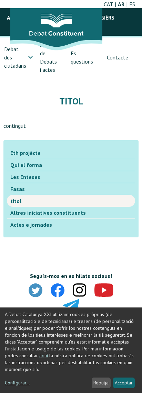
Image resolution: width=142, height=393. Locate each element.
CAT (108, 4)
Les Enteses (25, 176)
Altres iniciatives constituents (48, 212)
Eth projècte (25, 152)
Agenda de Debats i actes (48, 57)
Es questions (82, 57)
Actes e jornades (31, 224)
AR (121, 4)
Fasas (17, 189)
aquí (43, 355)
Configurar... (17, 383)
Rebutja (101, 383)
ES (132, 4)
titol (15, 201)
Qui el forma (26, 164)
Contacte (117, 57)
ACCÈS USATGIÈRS (92, 17)
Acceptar (124, 383)
